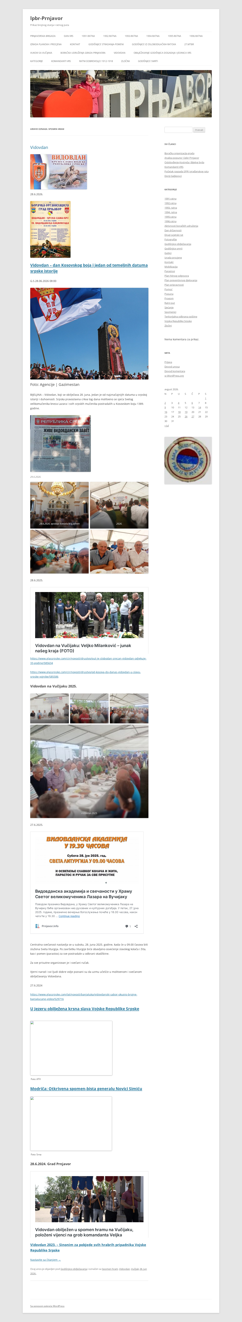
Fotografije (170, 239)
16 (165, 412)
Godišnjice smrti (148, 61)
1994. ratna (170, 212)
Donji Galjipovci (173, 176)
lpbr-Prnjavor (46, 18)
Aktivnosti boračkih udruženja (181, 226)
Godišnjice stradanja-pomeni (106, 44)
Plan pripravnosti (174, 284)
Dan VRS (68, 36)
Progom (169, 298)
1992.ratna (109, 36)
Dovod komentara (174, 371)
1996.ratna (196, 36)
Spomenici (170, 312)
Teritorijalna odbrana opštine (180, 316)
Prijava (168, 362)
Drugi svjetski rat (173, 235)
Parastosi (169, 271)
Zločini (125, 61)
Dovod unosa (172, 366)
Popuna (168, 294)
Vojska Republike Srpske (178, 321)
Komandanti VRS (61, 61)
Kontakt (75, 44)
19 (186, 412)
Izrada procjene (173, 257)
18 (179, 412)
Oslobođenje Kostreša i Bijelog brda (184, 162)
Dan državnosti (173, 230)
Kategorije (36, 61)
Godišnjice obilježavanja (73, 1269)
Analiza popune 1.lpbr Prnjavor (181, 157)
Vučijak (135, 1269)
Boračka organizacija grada (179, 153)
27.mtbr (189, 44)
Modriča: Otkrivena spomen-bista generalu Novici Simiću (86, 1088)
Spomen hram (110, 1269)
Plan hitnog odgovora (176, 275)
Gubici (167, 253)
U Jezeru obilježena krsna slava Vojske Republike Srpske (84, 1008)
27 (193, 416)
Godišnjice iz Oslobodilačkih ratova (154, 44)
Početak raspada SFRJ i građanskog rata (186, 171)
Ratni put (169, 303)
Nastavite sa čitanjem (45, 1260)
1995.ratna (174, 36)
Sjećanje (169, 307)
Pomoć (168, 289)
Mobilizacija (171, 266)
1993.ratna (131, 36)
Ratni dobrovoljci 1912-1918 (96, 61)
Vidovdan (119, 52)
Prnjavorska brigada (43, 36)
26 (186, 416)
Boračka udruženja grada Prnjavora (82, 52)
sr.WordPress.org (174, 375)
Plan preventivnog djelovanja (180, 280)
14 (199, 407)
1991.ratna (88, 36)
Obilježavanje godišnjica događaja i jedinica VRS (162, 52)
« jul (166, 425)
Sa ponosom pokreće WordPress (47, 1306)
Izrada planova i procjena (46, 44)
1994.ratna (153, 36)
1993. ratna (170, 207)
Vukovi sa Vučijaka (41, 52)
